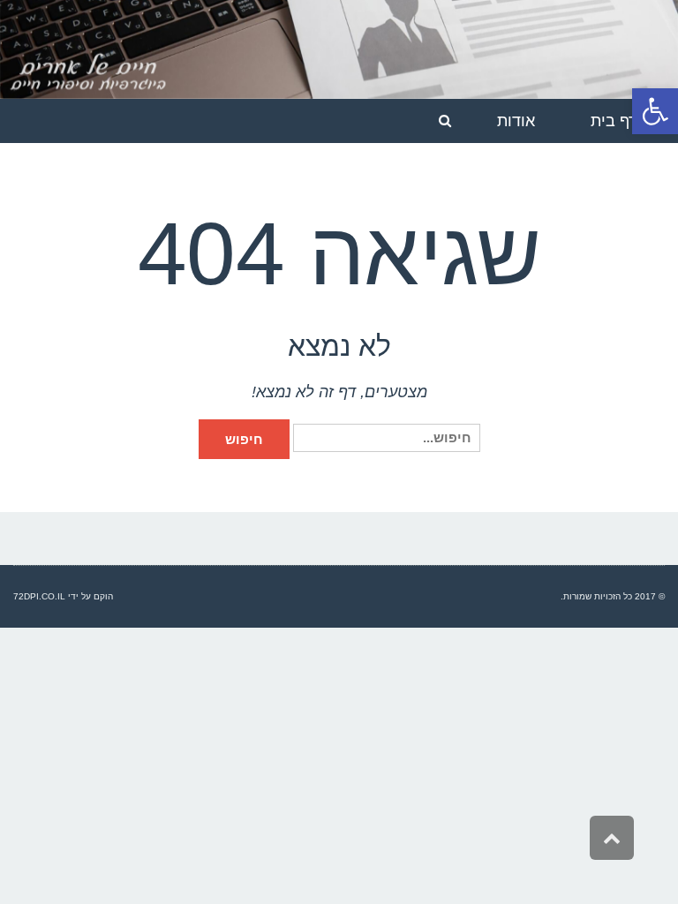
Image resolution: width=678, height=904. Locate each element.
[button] (655, 111)
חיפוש (244, 439)
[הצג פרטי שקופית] (339, 49)
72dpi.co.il (39, 596)
